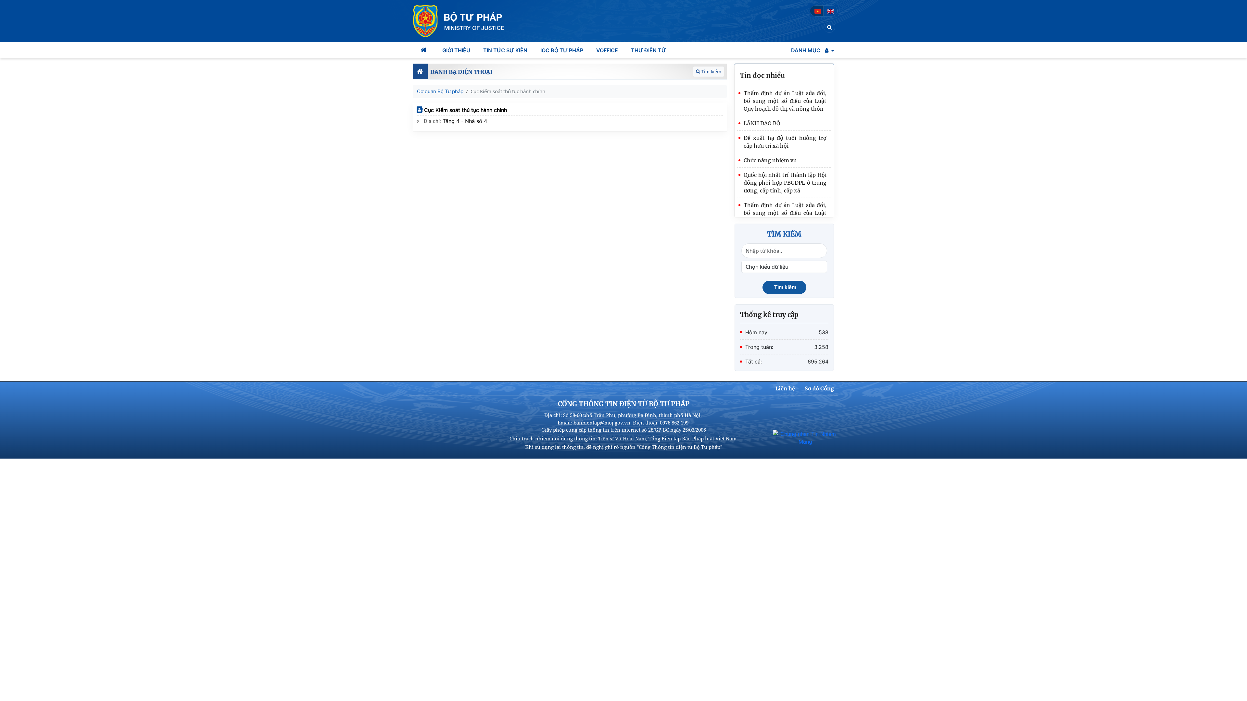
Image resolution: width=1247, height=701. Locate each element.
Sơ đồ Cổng (819, 388)
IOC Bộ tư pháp (561, 50)
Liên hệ (785, 388)
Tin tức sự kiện (505, 50)
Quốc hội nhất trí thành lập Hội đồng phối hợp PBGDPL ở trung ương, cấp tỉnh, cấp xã (785, 183)
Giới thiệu (456, 50)
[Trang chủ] (424, 50)
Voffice (607, 50)
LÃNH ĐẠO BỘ (762, 123)
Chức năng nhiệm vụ (770, 160)
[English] (830, 11)
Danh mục (805, 50)
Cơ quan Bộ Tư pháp (440, 91)
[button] (829, 50)
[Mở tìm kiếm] (829, 27)
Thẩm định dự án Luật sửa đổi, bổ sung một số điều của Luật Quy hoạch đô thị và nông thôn (785, 101)
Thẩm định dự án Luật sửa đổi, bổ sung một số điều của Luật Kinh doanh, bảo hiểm (785, 213)
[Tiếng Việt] (817, 11)
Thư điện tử (648, 50)
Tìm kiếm (711, 71)
